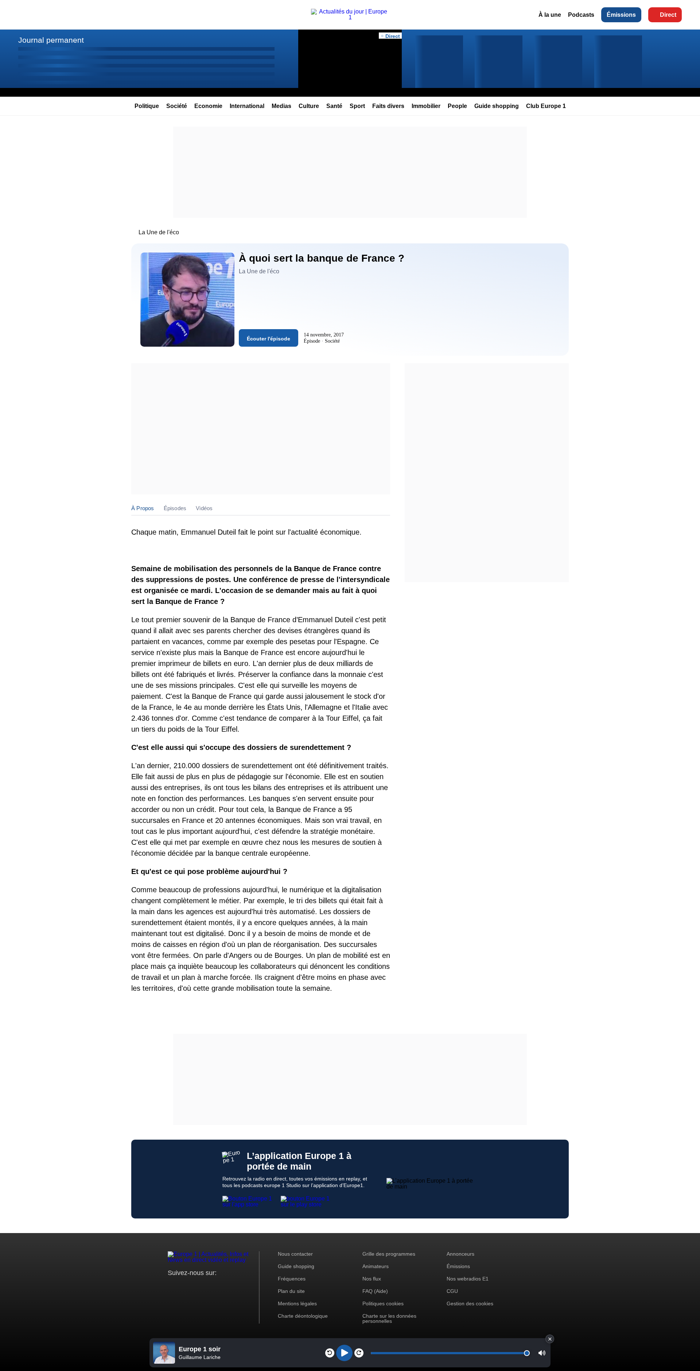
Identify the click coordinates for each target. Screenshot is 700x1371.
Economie (208, 106)
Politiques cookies (383, 1303)
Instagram (184, 1286)
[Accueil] (350, 17)
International (247, 106)
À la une (549, 15)
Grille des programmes (388, 1254)
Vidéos (204, 508)
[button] (542, 1353)
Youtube (209, 1286)
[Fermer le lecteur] (549, 1339)
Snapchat (221, 1286)
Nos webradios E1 (468, 1279)
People (457, 106)
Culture (309, 106)
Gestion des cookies (470, 1303)
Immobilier (426, 106)
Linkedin (234, 1286)
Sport (357, 106)
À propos (142, 508)
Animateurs (375, 1266)
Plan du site (291, 1291)
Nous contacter (295, 1254)
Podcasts (581, 15)
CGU (452, 1291)
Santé (334, 106)
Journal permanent (51, 40)
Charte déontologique (303, 1316)
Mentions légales (297, 1303)
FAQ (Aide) (375, 1291)
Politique (147, 106)
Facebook (197, 1286)
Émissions (621, 15)
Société (176, 106)
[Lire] (344, 1353)
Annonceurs (460, 1254)
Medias (281, 106)
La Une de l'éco (159, 232)
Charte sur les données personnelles (389, 1318)
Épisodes (175, 508)
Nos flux (371, 1279)
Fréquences (292, 1279)
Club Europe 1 (546, 106)
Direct (668, 15)
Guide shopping (496, 106)
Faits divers (388, 106)
